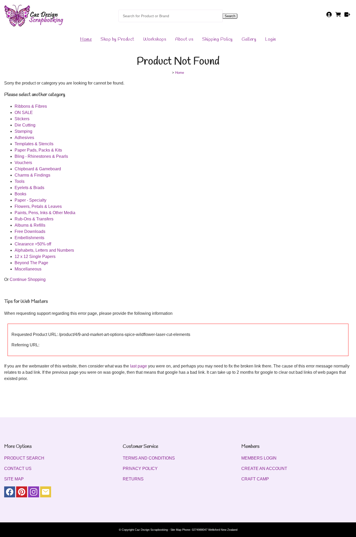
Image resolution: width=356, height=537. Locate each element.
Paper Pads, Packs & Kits (38, 150)
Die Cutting (25, 125)
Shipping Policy (217, 39)
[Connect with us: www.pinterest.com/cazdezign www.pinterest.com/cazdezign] (21, 493)
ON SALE (24, 112)
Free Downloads (30, 231)
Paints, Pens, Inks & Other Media (45, 212)
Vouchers (23, 162)
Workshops (155, 39)
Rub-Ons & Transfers (34, 219)
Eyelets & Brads (29, 187)
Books (20, 194)
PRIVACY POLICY (140, 468)
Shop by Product (117, 39)
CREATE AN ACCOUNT (264, 468)
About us (184, 39)
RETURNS (133, 479)
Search (230, 16)
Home (86, 39)
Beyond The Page (31, 263)
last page (138, 366)
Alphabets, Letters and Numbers (44, 250)
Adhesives (24, 137)
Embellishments (29, 238)
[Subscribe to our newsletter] (45, 493)
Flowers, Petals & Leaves (38, 206)
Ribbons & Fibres (31, 106)
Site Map (175, 529)
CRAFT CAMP (255, 479)
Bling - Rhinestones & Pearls (41, 156)
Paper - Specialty (30, 200)
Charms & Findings (32, 175)
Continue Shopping (28, 279)
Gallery (249, 39)
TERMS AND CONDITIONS (149, 458)
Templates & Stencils (34, 144)
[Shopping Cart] (338, 16)
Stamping (23, 131)
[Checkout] (347, 16)
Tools (19, 181)
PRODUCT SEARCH (24, 458)
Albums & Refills (30, 225)
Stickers (22, 119)
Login (270, 39)
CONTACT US (18, 468)
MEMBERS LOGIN (259, 458)
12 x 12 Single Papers (35, 256)
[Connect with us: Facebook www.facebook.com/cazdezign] (9, 493)
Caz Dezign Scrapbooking (151, 529)
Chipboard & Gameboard (38, 169)
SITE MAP (14, 479)
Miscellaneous (28, 269)
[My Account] (329, 16)
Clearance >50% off (33, 244)
